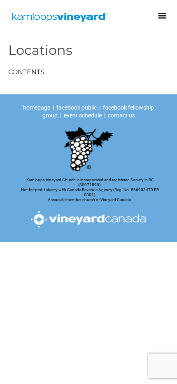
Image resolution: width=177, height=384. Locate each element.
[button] (162, 15)
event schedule (83, 115)
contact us (121, 115)
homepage (37, 107)
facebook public (76, 107)
